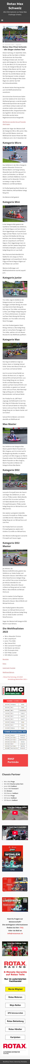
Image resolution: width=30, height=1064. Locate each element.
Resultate (6, 659)
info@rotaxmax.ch (15, 933)
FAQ (21, 927)
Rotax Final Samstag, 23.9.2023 (13, 677)
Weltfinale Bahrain (8, 672)
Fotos (4, 664)
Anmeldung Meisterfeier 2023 (17, 679)
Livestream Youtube (9, 668)
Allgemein (18, 45)
